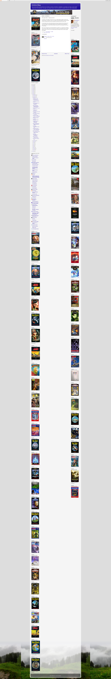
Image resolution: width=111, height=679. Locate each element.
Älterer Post (67, 53)
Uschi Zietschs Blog (35, 221)
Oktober (34, 97)
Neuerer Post (44, 53)
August (34, 141)
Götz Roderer (34, 190)
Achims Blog (36, 5)
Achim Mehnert (77, 20)
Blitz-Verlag (34, 161)
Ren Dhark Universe (35, 211)
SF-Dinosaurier (34, 217)
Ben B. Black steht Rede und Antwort (36, 114)
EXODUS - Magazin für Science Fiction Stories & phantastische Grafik (35, 177)
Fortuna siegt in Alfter (36, 130)
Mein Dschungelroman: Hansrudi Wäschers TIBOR (36, 124)
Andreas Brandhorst (35, 155)
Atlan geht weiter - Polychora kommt (35, 137)
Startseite (56, 53)
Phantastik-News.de (35, 201)
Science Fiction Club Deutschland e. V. (35, 216)
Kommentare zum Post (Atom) (49, 55)
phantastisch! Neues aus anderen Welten (35, 203)
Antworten (45, 38)
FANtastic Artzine (34, 181)
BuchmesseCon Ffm (35, 164)
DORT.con (33, 173)
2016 (33, 88)
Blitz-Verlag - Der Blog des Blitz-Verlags (35, 163)
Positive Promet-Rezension (35, 110)
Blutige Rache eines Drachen (35, 119)
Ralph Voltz (34, 206)
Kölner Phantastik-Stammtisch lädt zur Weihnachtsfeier (36, 106)
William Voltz (34, 227)
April (33, 146)
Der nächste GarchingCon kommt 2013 (36, 127)
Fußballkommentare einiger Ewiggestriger (36, 129)
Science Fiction (48, 32)
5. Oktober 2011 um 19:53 (50, 36)
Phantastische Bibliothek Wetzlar (35, 205)
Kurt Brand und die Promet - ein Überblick (36, 115)
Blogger (60, 675)
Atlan (44, 32)
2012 (33, 92)
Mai (33, 145)
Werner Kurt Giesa (35, 226)
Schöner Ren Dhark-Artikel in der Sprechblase (36, 122)
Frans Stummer (34, 185)
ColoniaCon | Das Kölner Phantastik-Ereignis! (35, 168)
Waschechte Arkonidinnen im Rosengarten (35, 135)
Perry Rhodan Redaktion (34, 199)
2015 (33, 89)
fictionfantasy (34, 182)
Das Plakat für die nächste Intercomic (36, 99)
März (34, 147)
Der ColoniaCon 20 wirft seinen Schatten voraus (36, 132)
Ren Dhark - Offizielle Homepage (35, 209)
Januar (34, 149)
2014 (33, 90)
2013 (33, 91)
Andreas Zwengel (35, 156)
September (34, 140)
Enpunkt (45, 36)
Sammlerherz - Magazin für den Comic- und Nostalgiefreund (35, 213)
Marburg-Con (34, 196)
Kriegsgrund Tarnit (35, 98)
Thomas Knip (34, 220)
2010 (33, 151)
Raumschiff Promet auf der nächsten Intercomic (36, 104)
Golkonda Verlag (34, 189)
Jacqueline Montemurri (35, 195)
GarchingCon (34, 186)
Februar (34, 148)
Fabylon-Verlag (34, 178)
